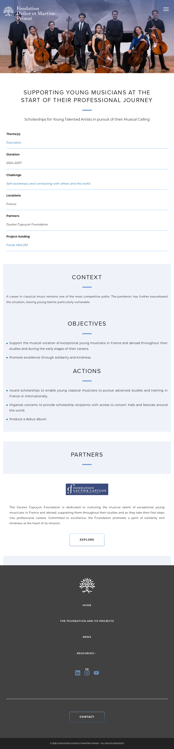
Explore (87, 539)
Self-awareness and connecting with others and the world (48, 183)
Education (13, 142)
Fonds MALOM (17, 245)
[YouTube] (96, 672)
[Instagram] (87, 672)
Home (87, 605)
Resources (85, 653)
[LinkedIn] (77, 672)
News (87, 636)
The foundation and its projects (87, 620)
